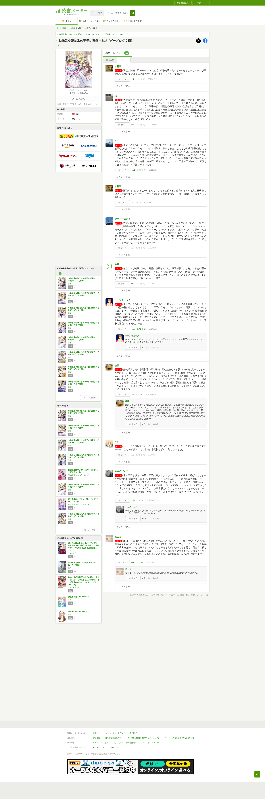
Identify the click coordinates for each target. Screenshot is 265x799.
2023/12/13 (152, 79)
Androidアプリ (99, 747)
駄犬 (69, 568)
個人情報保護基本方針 (114, 738)
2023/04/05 (152, 125)
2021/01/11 (152, 284)
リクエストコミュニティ (150, 743)
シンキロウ (72, 553)
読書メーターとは (100, 733)
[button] (132, 13)
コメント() (140, 79)
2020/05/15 (154, 562)
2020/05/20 (154, 500)
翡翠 (64, 28)
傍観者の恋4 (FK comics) (78, 611)
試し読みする (78, 99)
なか (117, 442)
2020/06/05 (152, 394)
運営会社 (96, 738)
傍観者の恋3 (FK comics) (78, 597)
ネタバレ (123, 60)
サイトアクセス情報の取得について (179, 738)
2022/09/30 (154, 170)
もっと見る (91, 398)
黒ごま (118, 536)
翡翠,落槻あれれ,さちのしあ (78, 475)
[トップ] (57, 28)
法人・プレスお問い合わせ (124, 743)
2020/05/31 (152, 455)
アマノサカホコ (123, 219)
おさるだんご (121, 471)
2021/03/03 (152, 248)
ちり (117, 264)
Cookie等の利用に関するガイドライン (144, 738)
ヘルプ (95, 743)
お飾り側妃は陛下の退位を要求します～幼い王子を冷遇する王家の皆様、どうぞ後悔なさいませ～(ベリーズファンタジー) (83, 581)
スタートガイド (118, 733)
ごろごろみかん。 (74, 587)
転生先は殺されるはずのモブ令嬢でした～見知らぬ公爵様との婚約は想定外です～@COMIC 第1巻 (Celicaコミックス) (83, 546)
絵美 (117, 365)
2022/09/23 (148, 202)
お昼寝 (118, 66)
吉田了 (70, 600)
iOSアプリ (114, 747)
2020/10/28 (154, 329)
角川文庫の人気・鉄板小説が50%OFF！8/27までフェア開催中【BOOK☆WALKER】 (94, 34)
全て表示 (110, 60)
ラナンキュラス (123, 300)
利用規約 (133, 733)
